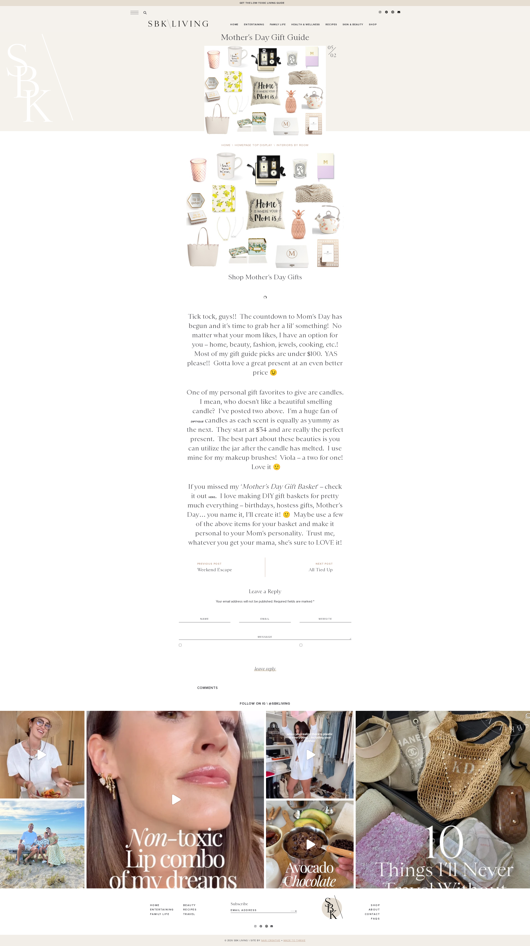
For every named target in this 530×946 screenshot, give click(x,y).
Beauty (189, 905)
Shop (375, 905)
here (211, 497)
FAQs (375, 919)
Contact (372, 914)
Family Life (160, 914)
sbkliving (40, 715)
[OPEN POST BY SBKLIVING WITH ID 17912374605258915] (310, 844)
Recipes (190, 909)
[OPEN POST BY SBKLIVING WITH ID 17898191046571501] (175, 799)
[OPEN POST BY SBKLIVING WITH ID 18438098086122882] (310, 754)
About (374, 909)
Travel (189, 914)
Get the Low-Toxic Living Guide (262, 3)
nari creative (270, 940)
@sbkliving (279, 704)
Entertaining (162, 909)
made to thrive (294, 940)
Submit (291, 909)
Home (155, 905)
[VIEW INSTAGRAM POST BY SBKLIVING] (80, 793)
